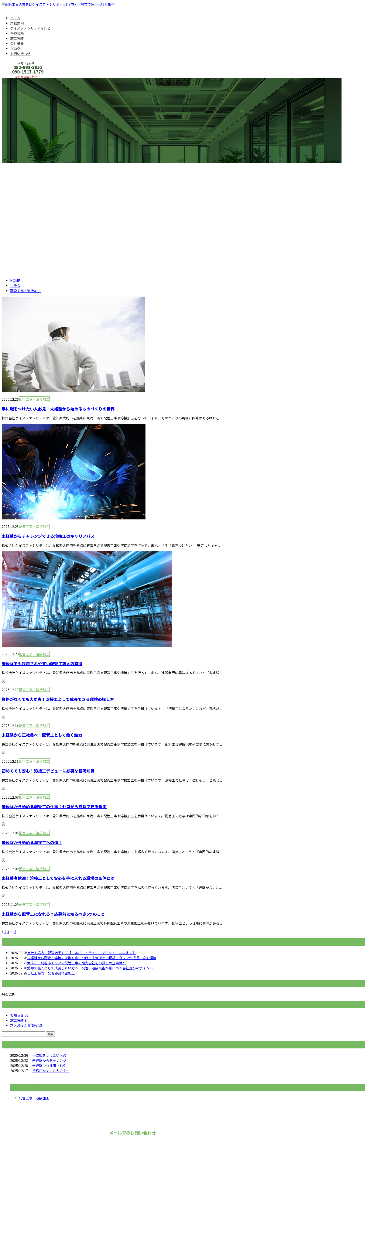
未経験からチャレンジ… (51, 1060)
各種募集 (17, 33)
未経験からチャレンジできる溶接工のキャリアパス (48, 536)
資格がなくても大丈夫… (50, 1070)
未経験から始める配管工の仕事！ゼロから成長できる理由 (54, 806)
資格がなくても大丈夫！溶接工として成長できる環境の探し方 (58, 699)
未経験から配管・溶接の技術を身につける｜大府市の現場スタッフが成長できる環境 (91, 957)
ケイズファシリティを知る (30, 28)
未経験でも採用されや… (51, 1065)
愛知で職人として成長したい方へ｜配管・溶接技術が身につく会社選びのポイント (90, 967)
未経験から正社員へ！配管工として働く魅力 (42, 735)
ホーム (15, 17)
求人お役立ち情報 (26, 1025)
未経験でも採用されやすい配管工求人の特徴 (42, 663)
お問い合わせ (20, 53)
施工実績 (17, 38)
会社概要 (17, 43)
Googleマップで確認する (22, 1216)
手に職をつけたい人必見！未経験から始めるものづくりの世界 (58, 409)
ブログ (15, 48)
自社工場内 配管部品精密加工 (51, 973)
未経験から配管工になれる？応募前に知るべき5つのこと (53, 914)
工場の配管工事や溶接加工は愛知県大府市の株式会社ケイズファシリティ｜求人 (63, 1241)
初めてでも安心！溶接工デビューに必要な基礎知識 (48, 771)
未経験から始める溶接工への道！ (32, 842)
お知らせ (19, 1015)
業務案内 (17, 22)
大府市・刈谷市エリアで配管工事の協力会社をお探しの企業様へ (76, 962)
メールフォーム (16, 81)
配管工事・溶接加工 (44, 177)
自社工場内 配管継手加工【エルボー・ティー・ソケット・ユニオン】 (81, 952)
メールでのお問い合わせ (132, 1133)
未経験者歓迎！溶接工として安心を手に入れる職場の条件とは (58, 878)
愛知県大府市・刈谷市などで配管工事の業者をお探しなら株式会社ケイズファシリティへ (258, 1140)
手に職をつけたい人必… (51, 1055)
